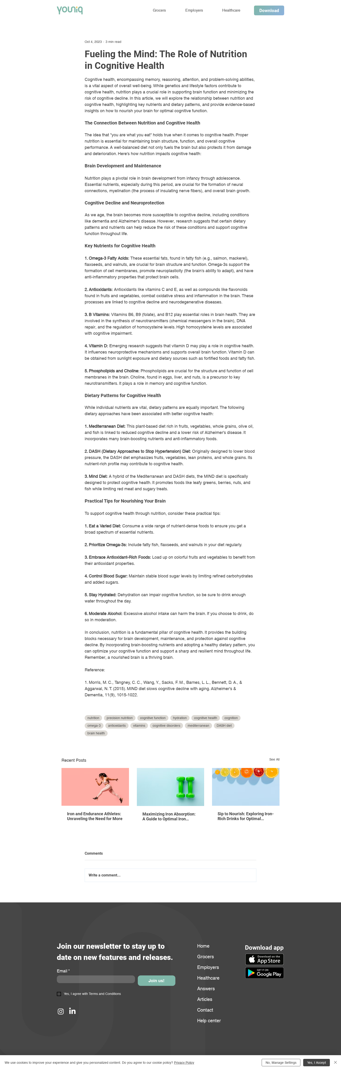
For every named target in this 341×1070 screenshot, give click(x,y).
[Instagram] (61, 1011)
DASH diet (224, 725)
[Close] (335, 1062)
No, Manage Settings (281, 1062)
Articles (204, 999)
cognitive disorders (166, 725)
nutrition (93, 718)
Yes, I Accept (316, 1062)
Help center (208, 1020)
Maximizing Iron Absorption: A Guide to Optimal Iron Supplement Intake (169, 816)
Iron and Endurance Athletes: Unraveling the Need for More (94, 816)
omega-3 (94, 725)
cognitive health (205, 718)
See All (274, 759)
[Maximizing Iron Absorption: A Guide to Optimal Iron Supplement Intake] (170, 787)
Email (63, 970)
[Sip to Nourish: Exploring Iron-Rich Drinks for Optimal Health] (246, 787)
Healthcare (208, 978)
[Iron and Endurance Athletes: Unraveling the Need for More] (95, 787)
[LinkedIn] (72, 1011)
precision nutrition (120, 718)
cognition (231, 718)
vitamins (139, 725)
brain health (96, 733)
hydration (180, 718)
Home (203, 946)
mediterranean (198, 725)
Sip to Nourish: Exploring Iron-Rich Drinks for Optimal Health (246, 816)
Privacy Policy (184, 1062)
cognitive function (153, 718)
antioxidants (117, 725)
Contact (205, 1010)
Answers (206, 988)
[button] (264, 973)
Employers (208, 967)
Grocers (205, 956)
